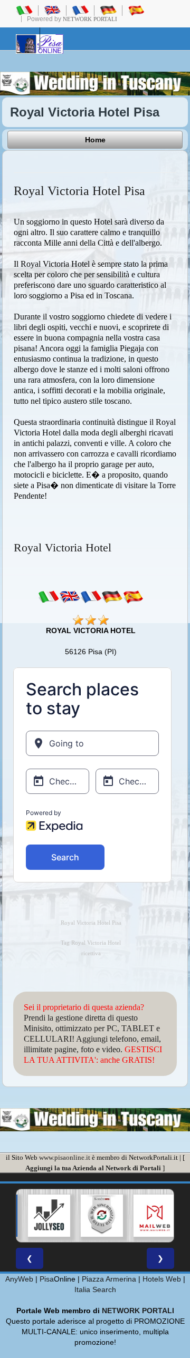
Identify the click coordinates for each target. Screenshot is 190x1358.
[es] (133, 596)
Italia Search (95, 1289)
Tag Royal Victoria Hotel (91, 943)
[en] (69, 596)
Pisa (47, 1279)
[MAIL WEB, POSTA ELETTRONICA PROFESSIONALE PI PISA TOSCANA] (149, 1216)
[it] (48, 596)
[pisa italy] (52, 10)
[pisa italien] (108, 10)
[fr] (90, 596)
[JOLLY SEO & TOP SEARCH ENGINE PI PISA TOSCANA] (44, 1216)
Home (95, 139)
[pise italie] (80, 10)
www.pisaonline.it (64, 1157)
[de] (111, 596)
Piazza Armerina (109, 1279)
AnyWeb (19, 1279)
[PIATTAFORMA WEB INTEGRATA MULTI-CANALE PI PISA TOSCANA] (96, 1216)
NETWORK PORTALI (138, 1310)
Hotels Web (161, 1279)
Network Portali (90, 19)
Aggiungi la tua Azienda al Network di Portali (93, 1168)
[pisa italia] (24, 10)
